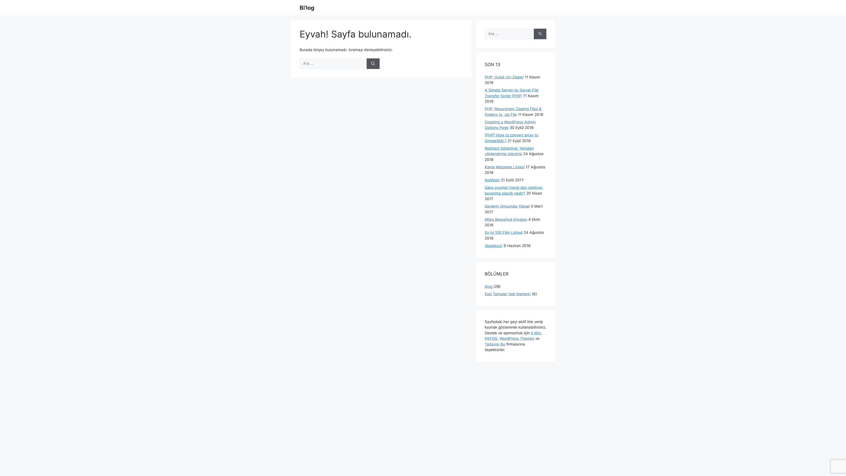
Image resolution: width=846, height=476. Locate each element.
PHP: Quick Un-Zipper (504, 77)
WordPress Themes (517, 338)
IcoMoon (492, 180)
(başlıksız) (494, 246)
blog (488, 286)
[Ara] (373, 63)
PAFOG (491, 338)
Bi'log (307, 7)
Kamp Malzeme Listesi (505, 167)
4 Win (536, 333)
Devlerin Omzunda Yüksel (507, 206)
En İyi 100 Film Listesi (504, 232)
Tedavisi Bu (495, 344)
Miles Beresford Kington (506, 219)
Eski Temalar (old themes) (508, 294)
